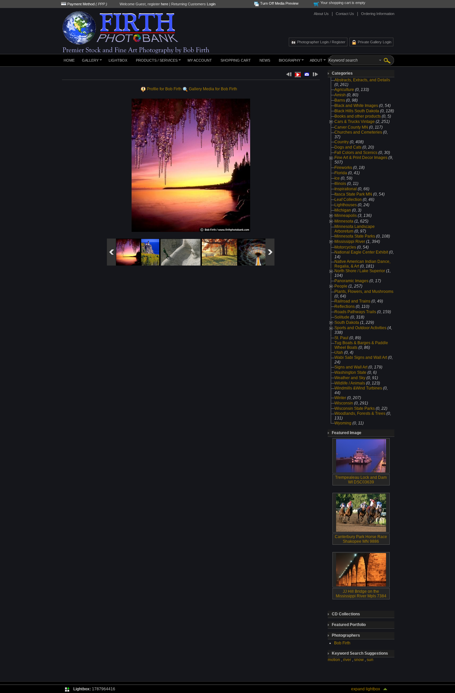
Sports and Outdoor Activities (360, 328)
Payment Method (81, 4)
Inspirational (345, 189)
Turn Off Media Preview (279, 3)
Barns (339, 100)
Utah (338, 352)
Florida (340, 173)
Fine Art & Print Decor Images (360, 157)
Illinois (340, 183)
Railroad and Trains (352, 301)
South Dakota (346, 322)
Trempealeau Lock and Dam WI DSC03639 (361, 479)
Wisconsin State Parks (354, 408)
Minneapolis (345, 215)
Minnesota (343, 221)
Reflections (344, 306)
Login (211, 4)
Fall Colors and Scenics (355, 152)
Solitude (341, 317)
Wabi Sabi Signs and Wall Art (360, 357)
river (347, 659)
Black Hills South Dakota (356, 111)
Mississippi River (349, 241)
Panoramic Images (351, 281)
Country (341, 142)
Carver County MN (351, 127)
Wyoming (342, 423)
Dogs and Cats (347, 147)
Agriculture (344, 89)
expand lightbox (365, 689)
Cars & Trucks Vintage (354, 121)
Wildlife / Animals (349, 383)
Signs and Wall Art (350, 367)
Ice (337, 178)
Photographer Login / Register (321, 42)
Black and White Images (356, 105)
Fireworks (343, 167)
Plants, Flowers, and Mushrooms (363, 291)
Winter (340, 397)
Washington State (350, 372)
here (164, 4)
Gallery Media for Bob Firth (213, 89)
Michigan (342, 210)
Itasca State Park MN (353, 194)
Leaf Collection (348, 199)
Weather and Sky (349, 377)
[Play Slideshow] (297, 76)
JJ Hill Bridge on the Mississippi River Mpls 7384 (361, 593)
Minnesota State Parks (354, 236)
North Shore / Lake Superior (359, 271)
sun (370, 659)
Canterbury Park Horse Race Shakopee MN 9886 (361, 539)
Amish (340, 95)
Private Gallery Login (374, 42)
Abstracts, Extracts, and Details (362, 80)
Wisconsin (343, 403)
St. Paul (341, 338)
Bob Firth (342, 643)
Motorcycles (345, 247)
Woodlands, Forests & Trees (359, 413)
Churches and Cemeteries (358, 132)
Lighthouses (345, 205)
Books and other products (357, 116)
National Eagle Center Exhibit (361, 252)
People (340, 286)
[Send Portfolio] (306, 75)
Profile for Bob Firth (164, 89)
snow (359, 659)
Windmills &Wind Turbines (358, 388)
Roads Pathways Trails (355, 312)
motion (334, 659)
